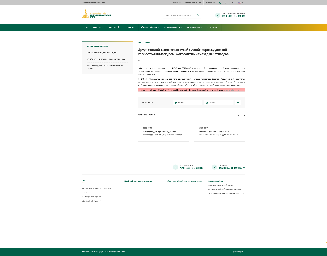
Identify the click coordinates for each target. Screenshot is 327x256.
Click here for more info (233, 90)
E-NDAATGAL (130, 27)
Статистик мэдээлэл (172, 27)
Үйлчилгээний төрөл (149, 27)
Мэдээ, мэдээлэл (193, 27)
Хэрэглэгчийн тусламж (193, 2)
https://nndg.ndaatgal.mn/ (91, 201)
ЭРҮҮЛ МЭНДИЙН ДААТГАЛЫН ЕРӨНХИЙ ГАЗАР (226, 193)
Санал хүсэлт (176, 2)
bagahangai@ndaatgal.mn (232, 168)
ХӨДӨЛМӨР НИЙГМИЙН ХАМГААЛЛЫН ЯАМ (106, 59)
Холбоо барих (210, 2)
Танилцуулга (97, 27)
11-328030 (239, 16)
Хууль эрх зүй (114, 27)
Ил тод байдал (212, 27)
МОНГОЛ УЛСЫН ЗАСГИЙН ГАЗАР (101, 53)
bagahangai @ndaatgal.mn (91, 197)
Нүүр (86, 27)
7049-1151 (227, 16)
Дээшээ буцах (238, 252)
